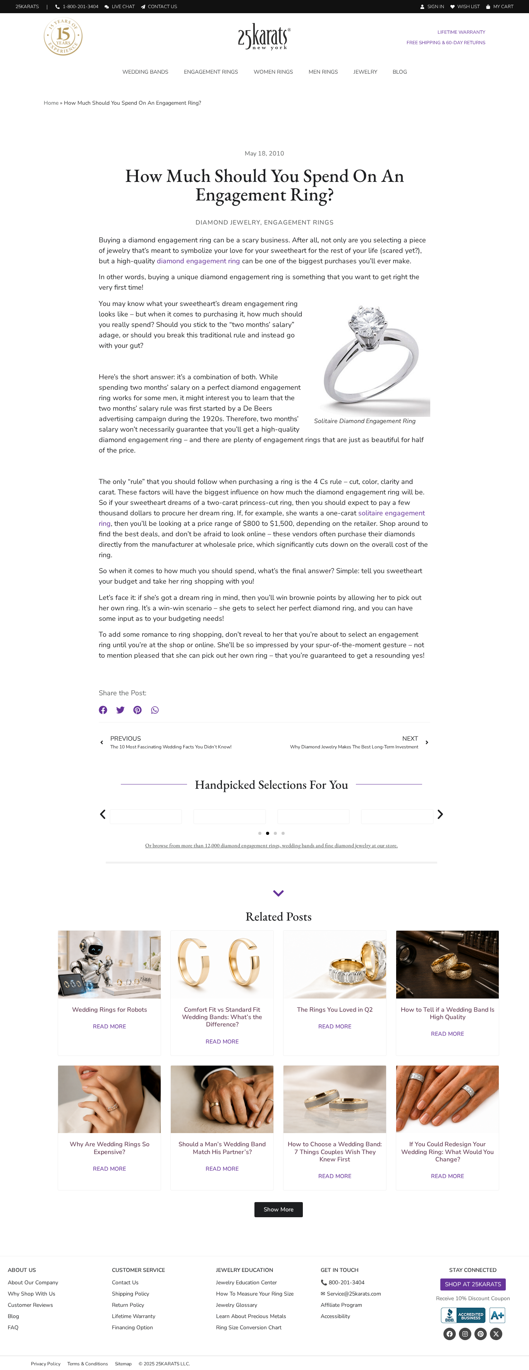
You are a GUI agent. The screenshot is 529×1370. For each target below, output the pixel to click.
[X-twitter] (496, 1334)
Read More (109, 1026)
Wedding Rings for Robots (109, 1009)
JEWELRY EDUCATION (244, 1270)
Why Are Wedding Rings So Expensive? (109, 1148)
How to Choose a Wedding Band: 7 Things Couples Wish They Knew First (335, 1151)
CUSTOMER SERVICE (138, 1270)
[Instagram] (465, 1334)
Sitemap (123, 1364)
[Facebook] (449, 1334)
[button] (103, 710)
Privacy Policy (45, 1364)
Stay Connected (473, 1270)
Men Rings (323, 72)
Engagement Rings (211, 72)
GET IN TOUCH (340, 1270)
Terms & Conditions (87, 1364)
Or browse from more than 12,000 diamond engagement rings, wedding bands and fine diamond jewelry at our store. (271, 845)
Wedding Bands (145, 72)
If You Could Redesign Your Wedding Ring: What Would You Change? (447, 1151)
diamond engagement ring (198, 261)
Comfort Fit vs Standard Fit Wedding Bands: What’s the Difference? (222, 1017)
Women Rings (273, 72)
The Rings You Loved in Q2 (335, 1009)
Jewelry (365, 72)
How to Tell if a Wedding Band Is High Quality (448, 1013)
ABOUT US (22, 1270)
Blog (400, 72)
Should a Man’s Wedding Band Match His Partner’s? (222, 1148)
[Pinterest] (480, 1334)
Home (51, 103)
